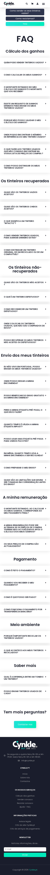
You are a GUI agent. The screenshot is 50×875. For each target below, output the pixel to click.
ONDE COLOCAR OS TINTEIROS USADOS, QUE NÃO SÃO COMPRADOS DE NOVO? (24, 325)
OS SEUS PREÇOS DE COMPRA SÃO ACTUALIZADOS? (21, 545)
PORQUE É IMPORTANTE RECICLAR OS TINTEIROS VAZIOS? (22, 637)
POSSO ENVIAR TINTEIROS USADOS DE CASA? (23, 692)
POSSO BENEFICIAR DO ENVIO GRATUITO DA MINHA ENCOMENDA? (24, 396)
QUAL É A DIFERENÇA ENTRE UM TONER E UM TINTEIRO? (23, 677)
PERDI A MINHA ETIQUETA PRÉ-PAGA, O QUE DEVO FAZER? (23, 411)
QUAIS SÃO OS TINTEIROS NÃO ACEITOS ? (24, 283)
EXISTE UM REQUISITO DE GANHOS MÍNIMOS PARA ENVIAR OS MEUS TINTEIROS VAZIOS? (21, 105)
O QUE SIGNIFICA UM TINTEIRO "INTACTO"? (19, 222)
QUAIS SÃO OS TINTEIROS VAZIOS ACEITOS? (20, 193)
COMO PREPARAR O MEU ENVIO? (20, 467)
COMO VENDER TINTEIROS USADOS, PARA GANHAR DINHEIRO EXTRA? (21, 236)
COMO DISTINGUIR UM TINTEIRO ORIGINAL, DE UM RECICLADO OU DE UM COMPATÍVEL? (23, 252)
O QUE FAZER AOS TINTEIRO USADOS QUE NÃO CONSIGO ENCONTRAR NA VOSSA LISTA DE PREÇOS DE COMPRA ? (23, 151)
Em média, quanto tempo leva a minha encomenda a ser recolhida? (23, 454)
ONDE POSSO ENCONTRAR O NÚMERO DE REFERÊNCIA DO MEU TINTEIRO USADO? (25, 135)
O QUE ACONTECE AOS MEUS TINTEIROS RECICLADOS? (23, 651)
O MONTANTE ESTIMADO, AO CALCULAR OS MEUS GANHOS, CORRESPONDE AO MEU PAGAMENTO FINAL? (24, 510)
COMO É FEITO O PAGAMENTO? (19, 570)
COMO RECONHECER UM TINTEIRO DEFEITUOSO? (21, 310)
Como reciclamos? (25, 18)
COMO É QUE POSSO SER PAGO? (20, 597)
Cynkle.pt (25, 768)
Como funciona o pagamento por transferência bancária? (23, 610)
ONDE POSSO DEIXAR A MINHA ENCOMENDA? (19, 382)
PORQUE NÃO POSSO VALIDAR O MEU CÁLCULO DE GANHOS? (22, 121)
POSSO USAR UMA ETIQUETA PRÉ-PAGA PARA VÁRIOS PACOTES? (23, 439)
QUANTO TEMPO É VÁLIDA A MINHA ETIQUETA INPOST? (21, 425)
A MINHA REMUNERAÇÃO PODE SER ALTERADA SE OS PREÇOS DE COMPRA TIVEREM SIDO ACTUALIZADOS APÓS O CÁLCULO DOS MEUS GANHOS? (23, 528)
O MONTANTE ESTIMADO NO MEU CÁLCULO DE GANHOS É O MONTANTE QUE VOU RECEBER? (23, 89)
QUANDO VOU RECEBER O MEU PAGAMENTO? (19, 583)
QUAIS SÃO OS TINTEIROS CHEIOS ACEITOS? (20, 207)
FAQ (25, 23)
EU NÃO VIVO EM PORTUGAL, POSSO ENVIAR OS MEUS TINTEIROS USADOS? (22, 367)
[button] (43, 4)
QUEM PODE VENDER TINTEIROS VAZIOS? (24, 62)
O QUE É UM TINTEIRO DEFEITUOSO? (21, 296)
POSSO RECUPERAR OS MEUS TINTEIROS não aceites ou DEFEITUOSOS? (23, 341)
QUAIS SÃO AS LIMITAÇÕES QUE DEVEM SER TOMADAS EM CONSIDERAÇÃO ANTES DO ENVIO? (25, 482)
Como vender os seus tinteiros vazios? (25, 12)
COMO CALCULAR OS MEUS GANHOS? (23, 74)
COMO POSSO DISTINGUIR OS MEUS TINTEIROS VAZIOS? (22, 166)
